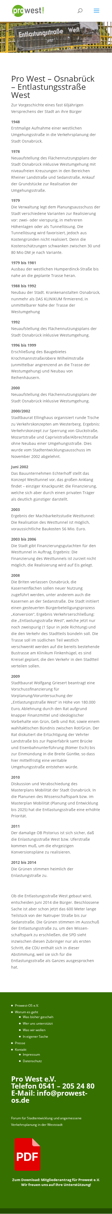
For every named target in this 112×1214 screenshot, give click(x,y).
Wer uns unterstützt (38, 1023)
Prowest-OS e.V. (27, 1005)
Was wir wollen (34, 1030)
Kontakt (20, 1049)
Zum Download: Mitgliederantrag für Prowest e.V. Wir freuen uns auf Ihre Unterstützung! (56, 1182)
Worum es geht (26, 1012)
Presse (20, 1043)
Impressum (31, 1054)
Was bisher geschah (38, 1017)
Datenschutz (32, 1061)
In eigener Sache (35, 1036)
